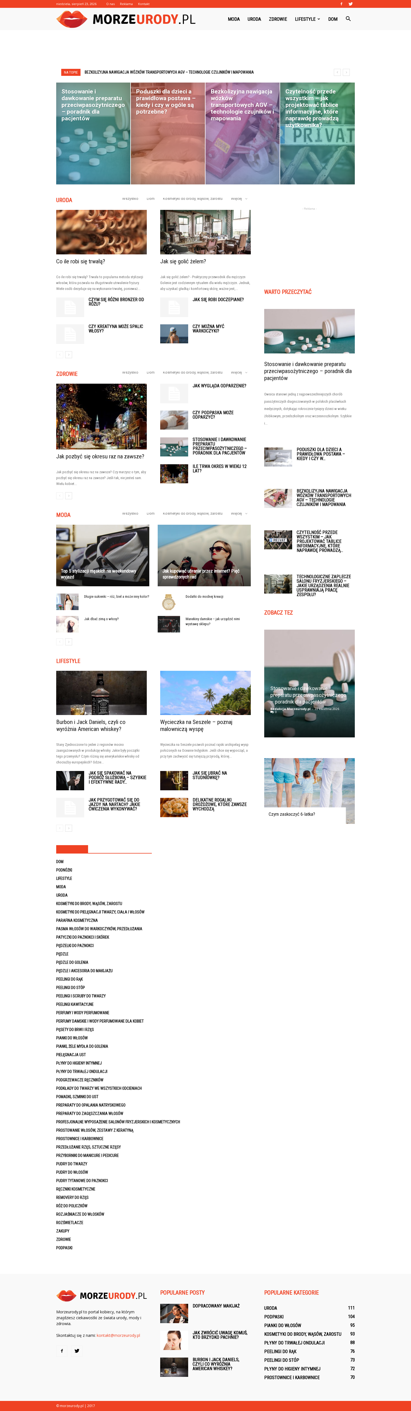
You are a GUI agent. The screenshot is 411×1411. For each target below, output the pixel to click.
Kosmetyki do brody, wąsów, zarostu (193, 198)
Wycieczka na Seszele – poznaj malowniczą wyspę (196, 725)
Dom (332, 19)
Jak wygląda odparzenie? (219, 385)
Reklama (126, 4)
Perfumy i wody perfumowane (82, 1013)
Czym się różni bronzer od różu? (116, 302)
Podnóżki (64, 870)
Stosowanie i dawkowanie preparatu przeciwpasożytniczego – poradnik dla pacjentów (220, 446)
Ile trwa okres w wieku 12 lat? (220, 469)
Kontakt (144, 4)
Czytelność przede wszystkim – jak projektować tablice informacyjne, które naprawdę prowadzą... (320, 541)
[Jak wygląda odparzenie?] (174, 393)
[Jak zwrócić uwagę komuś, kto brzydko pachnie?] (174, 1340)
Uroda (254, 19)
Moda (234, 19)
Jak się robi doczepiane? (218, 299)
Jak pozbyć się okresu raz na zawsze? (100, 456)
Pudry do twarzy (71, 1164)
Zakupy (62, 1231)
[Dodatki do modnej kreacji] (169, 602)
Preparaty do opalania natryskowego (91, 1105)
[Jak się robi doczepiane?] (174, 307)
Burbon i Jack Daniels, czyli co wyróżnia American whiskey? (91, 725)
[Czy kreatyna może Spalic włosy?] (70, 334)
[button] (348, 19)
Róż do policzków (72, 1206)
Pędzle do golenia (72, 962)
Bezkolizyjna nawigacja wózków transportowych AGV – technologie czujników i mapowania (324, 497)
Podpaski (64, 1248)
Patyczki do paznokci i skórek (82, 937)
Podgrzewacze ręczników (79, 1080)
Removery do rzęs (72, 1197)
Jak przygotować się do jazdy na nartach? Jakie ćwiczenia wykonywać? (114, 804)
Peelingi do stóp (70, 987)
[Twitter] (350, 4)
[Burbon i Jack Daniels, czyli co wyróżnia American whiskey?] (101, 693)
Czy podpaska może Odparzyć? (213, 415)
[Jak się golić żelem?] (205, 232)
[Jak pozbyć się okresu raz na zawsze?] (101, 416)
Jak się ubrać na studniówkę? (210, 775)
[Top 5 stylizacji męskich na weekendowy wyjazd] (102, 555)
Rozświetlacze (69, 1222)
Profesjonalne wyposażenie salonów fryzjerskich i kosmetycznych (118, 1122)
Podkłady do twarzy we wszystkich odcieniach (99, 1088)
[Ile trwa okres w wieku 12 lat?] (174, 474)
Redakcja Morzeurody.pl (290, 709)
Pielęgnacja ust (71, 1055)
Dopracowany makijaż (216, 1306)
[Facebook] (341, 4)
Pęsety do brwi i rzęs (75, 1029)
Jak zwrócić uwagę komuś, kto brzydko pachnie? (220, 1335)
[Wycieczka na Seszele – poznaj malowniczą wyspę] (205, 693)
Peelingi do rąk (69, 979)
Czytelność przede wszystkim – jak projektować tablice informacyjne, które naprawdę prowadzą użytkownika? (188, 72)
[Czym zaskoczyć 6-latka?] (309, 791)
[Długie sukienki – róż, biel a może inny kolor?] (67, 602)
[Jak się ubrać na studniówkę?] (174, 780)
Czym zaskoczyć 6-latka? (292, 814)
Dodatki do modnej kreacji (204, 596)
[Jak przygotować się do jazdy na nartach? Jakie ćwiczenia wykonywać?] (70, 807)
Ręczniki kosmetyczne (75, 1189)
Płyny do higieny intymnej (79, 1063)
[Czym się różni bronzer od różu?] (70, 307)
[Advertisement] (205, 49)
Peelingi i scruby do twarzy (81, 996)
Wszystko (130, 198)
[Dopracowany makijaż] (174, 1313)
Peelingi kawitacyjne (75, 1004)
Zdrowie (278, 19)
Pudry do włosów (72, 1172)
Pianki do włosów (72, 1038)
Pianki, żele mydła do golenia (82, 1046)
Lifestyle (305, 19)
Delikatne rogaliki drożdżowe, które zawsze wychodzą (220, 804)
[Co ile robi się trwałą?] (101, 232)
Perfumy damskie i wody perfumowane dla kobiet (100, 1021)
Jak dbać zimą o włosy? (101, 619)
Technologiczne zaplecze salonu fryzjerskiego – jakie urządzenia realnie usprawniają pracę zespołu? (324, 585)
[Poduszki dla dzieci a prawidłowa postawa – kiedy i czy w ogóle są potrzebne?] (278, 457)
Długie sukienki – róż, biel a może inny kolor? (116, 596)
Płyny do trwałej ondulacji (81, 1071)
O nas (110, 4)
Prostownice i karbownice (79, 1138)
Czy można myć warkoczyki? (208, 329)
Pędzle (62, 954)
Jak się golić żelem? (183, 261)
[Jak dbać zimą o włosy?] (67, 624)
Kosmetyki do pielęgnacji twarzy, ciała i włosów (100, 912)
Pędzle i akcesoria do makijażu (84, 971)
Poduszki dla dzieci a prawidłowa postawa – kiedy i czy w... (321, 454)
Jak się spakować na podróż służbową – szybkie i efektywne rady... (117, 777)
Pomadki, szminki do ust (77, 1096)
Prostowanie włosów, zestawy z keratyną (94, 1130)
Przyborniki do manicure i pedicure (87, 1155)
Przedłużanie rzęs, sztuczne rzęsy (88, 1147)
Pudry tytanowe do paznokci (82, 1180)
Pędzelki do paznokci (75, 945)
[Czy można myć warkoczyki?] (174, 334)
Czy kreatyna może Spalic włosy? (116, 329)
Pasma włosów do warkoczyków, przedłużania (99, 929)
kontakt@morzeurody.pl (118, 1335)
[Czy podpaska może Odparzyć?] (174, 420)
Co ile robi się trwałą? (80, 261)
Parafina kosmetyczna (77, 920)
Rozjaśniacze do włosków (80, 1214)
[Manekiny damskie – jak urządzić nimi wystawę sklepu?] (169, 624)
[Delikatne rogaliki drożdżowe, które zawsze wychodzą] (174, 807)
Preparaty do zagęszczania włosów (89, 1113)
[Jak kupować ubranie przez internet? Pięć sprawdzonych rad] (204, 555)
